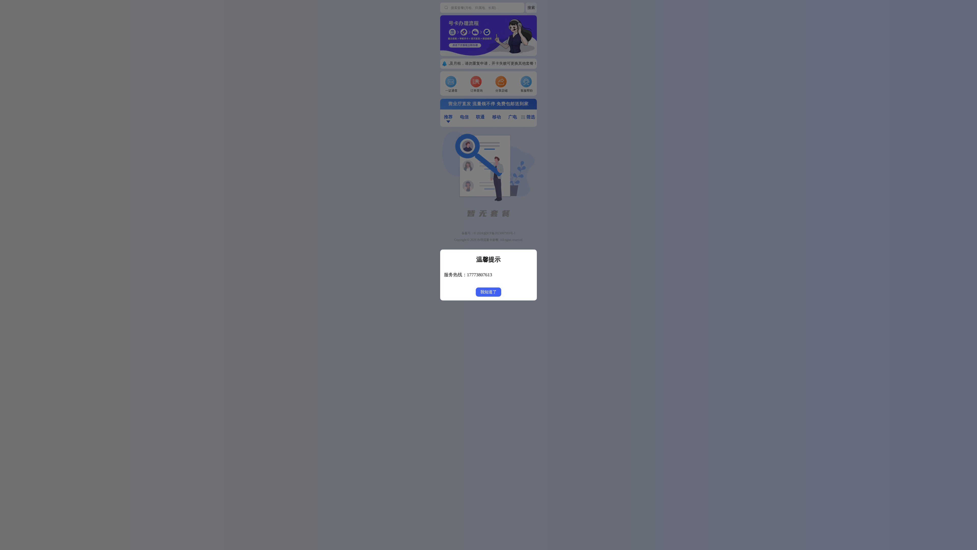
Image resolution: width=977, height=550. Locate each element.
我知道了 (488, 292)
